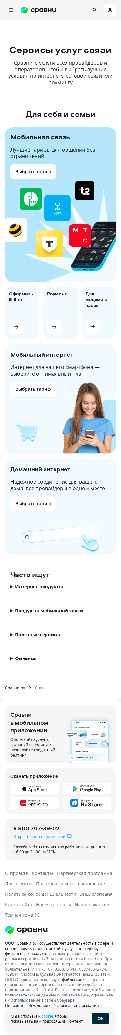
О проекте (16, 873)
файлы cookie (74, 979)
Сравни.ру (15, 687)
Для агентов (18, 884)
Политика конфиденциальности (40, 894)
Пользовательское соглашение (70, 884)
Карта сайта (18, 904)
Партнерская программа (84, 873)
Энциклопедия (96, 894)
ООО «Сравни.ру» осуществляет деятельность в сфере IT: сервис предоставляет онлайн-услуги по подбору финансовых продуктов (60, 948)
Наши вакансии (92, 904)
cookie (47, 1015)
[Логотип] (26, 930)
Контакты (42, 873)
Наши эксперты (53, 904)
